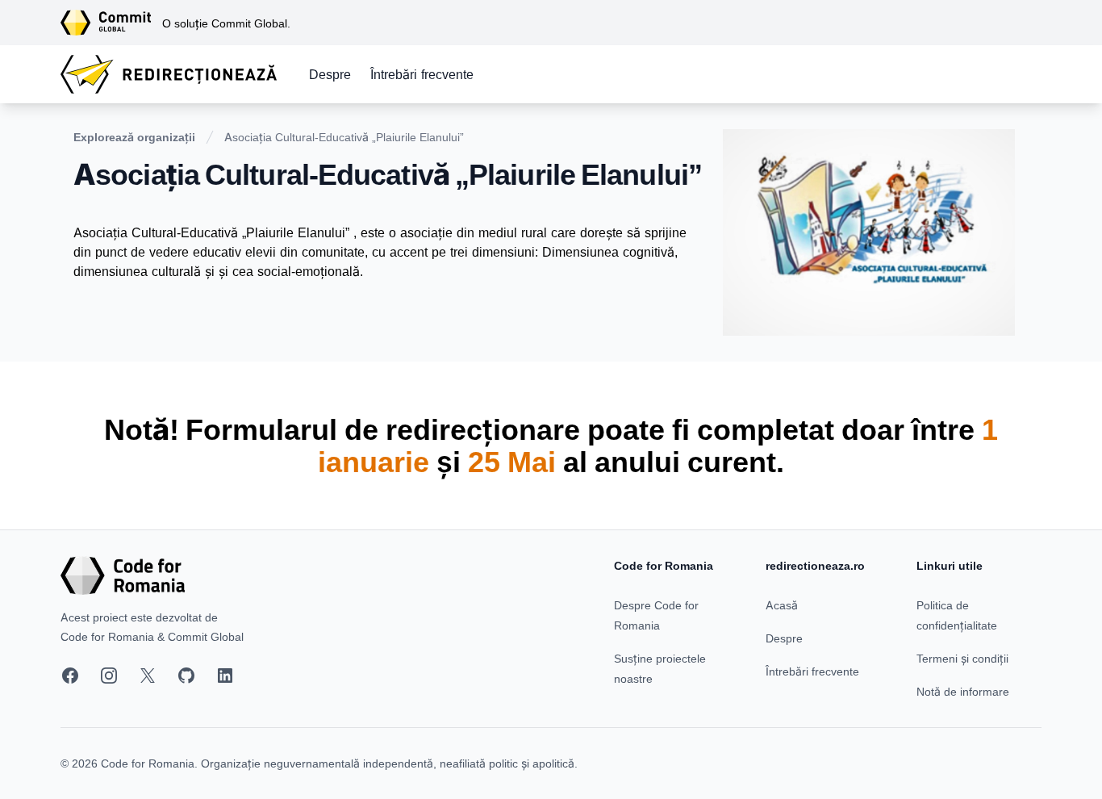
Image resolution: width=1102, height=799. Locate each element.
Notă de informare (962, 691)
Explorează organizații (134, 137)
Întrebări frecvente (422, 74)
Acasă (782, 605)
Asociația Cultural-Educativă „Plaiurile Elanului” (344, 137)
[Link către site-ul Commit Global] (111, 23)
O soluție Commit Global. (226, 23)
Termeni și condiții (962, 658)
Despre (330, 74)
